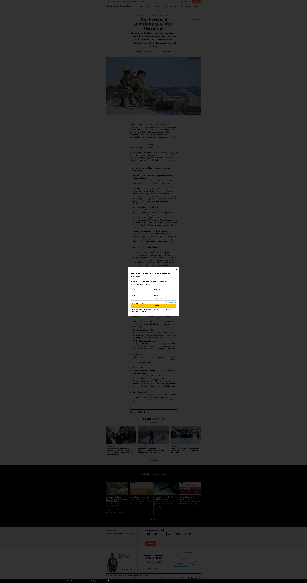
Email (156, 296)
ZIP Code (134, 296)
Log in (132, 303)
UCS (165, 309)
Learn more (117, 581)
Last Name (157, 289)
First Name (134, 289)
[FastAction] (169, 302)
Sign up (136, 303)
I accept (243, 581)
